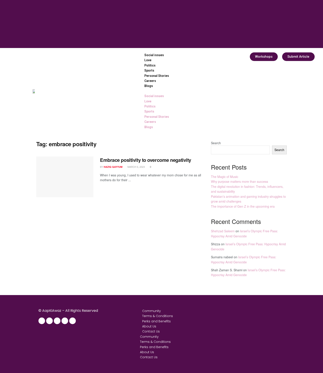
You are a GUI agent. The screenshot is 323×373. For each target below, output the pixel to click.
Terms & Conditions (157, 316)
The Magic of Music (224, 176)
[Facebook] (41, 321)
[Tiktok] (72, 321)
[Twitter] (57, 321)
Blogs (148, 86)
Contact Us (151, 331)
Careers (150, 81)
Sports (149, 70)
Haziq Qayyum (113, 166)
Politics (150, 65)
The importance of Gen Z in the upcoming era (243, 206)
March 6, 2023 (136, 166)
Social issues (154, 55)
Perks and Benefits (156, 321)
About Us (149, 326)
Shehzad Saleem (223, 231)
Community (151, 311)
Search (216, 143)
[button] (156, 91)
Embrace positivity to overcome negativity (145, 159)
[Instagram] (49, 321)
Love (147, 60)
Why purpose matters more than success (239, 181)
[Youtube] (65, 321)
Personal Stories (156, 76)
